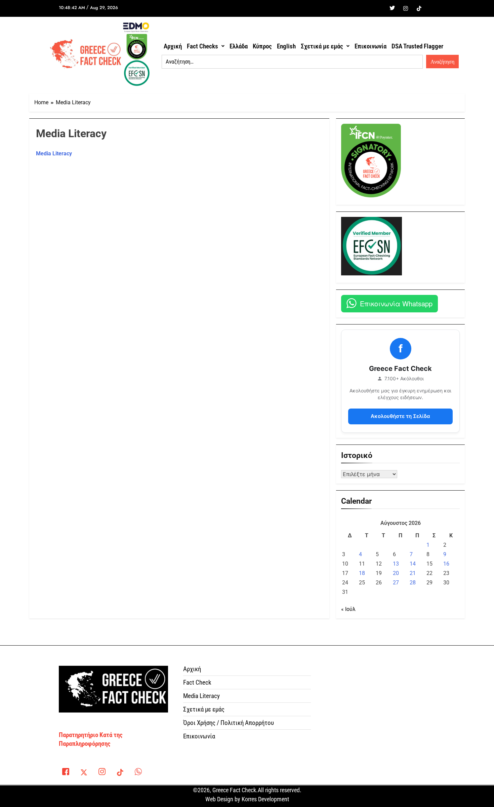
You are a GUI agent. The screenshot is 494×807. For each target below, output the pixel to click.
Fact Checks (202, 46)
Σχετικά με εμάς (322, 46)
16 (446, 564)
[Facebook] (379, 8)
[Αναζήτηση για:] (292, 62)
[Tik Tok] (419, 8)
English (286, 46)
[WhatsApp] (138, 773)
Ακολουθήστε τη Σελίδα (400, 416)
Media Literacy (54, 153)
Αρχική (173, 46)
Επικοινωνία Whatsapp (396, 303)
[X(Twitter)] (83, 773)
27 (396, 582)
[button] (206, 46)
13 (396, 564)
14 (413, 564)
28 (413, 582)
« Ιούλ (348, 609)
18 (362, 573)
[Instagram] (406, 8)
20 (396, 573)
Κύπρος (262, 46)
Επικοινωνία (370, 46)
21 (413, 573)
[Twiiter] (392, 8)
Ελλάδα (239, 46)
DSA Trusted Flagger (417, 46)
